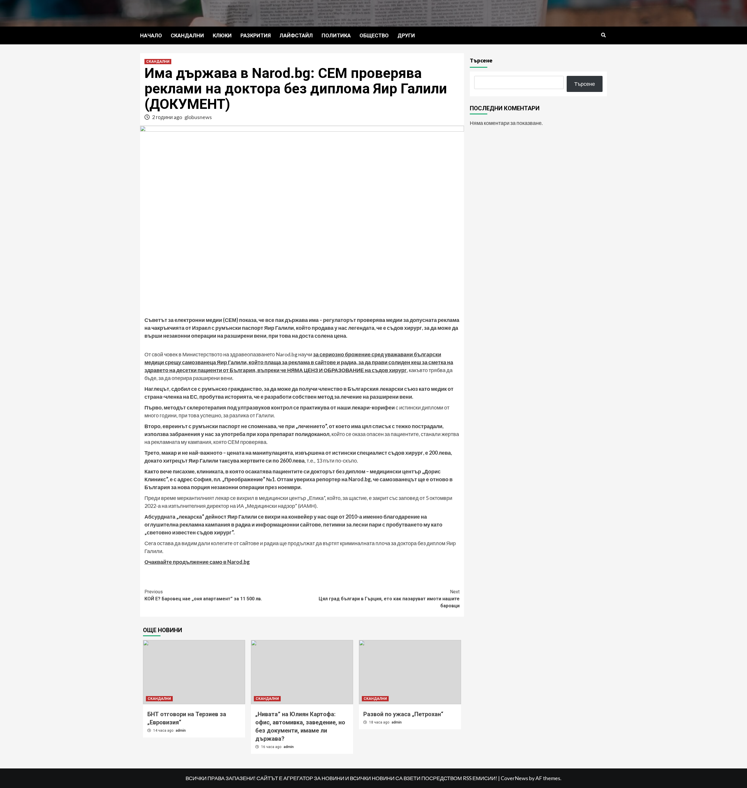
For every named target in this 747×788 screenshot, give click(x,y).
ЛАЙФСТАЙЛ (296, 35)
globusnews (198, 117)
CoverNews (514, 778)
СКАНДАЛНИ (187, 35)
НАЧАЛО (151, 35)
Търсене (481, 60)
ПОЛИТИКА (336, 35)
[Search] (603, 35)
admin (181, 730)
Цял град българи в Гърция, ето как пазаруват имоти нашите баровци (389, 599)
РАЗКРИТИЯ (255, 35)
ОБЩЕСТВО (374, 35)
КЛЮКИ (222, 35)
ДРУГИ (406, 35)
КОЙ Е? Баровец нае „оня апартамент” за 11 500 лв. (203, 595)
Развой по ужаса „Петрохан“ (403, 714)
